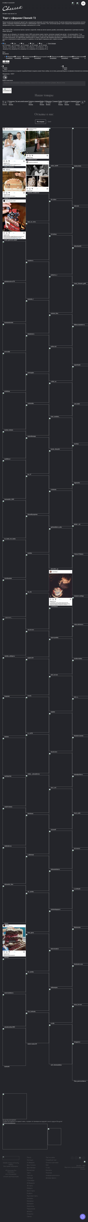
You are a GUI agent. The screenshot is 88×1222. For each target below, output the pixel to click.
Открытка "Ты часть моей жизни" (19, 101)
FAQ (47, 1165)
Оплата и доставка (52, 1162)
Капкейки (30, 1198)
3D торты (30, 1185)
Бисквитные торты (30, 1171)
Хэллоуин (30, 1160)
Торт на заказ (50, 1157)
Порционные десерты (31, 1210)
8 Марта (29, 1188)
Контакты (49, 1170)
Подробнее (9, 58)
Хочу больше (52, 43)
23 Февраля (31, 1183)
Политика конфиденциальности (53, 1174)
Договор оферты (51, 1178)
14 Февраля (30, 1162)
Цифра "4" (43, 101)
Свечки (29, 1216)
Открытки (30, 1214)
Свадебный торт (51, 1160)
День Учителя (31, 1165)
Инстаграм (40, 121)
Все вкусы (6, 53)
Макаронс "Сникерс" (52, 101)
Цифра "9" (61, 101)
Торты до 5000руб (30, 1177)
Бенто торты (31, 1191)
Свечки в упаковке (34, 101)
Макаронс (30, 1201)
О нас (48, 1167)
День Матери (31, 1167)
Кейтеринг (30, 1203)
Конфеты (29, 1193)
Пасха (29, 1157)
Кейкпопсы (30, 1206)
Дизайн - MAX (80, 1165)
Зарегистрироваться (9, 1123)
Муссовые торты (32, 1196)
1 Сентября (30, 1180)
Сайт (49, 121)
